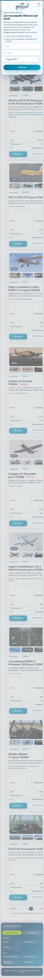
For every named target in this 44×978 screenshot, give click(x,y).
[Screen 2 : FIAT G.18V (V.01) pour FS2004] (15, 185)
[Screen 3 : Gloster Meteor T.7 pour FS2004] (27, 742)
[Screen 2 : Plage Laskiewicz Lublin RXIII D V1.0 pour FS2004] (15, 275)
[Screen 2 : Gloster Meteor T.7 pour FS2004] (15, 742)
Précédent (13, 909)
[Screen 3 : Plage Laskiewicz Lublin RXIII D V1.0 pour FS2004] (27, 275)
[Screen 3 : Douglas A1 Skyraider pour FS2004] (27, 462)
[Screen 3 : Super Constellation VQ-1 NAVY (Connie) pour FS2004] (27, 554)
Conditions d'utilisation (11, 956)
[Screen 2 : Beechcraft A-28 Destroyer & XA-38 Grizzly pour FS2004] (15, 88)
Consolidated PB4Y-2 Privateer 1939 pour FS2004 (26, 662)
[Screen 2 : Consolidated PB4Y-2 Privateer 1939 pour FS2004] (15, 649)
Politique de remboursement (9, 962)
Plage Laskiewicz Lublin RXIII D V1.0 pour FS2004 (24, 288)
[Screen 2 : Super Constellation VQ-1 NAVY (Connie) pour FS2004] (15, 554)
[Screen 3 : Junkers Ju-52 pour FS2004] (27, 369)
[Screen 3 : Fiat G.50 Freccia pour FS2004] (27, 837)
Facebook (7, 947)
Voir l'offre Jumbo (12, 932)
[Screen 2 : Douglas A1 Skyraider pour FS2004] (15, 462)
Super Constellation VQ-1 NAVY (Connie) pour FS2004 (26, 568)
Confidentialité (28, 962)
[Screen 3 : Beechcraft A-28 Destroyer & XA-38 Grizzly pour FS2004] (27, 88)
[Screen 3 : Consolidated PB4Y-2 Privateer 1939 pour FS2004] (27, 649)
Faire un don (32, 932)
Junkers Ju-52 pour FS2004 (20, 382)
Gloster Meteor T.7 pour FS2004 (18, 755)
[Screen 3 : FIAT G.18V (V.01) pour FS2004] (27, 185)
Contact (6, 942)
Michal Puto (19, 299)
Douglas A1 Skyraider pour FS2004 (22, 475)
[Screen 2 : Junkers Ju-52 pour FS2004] (15, 369)
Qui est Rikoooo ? (29, 942)
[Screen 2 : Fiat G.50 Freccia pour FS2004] (15, 837)
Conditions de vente (30, 956)
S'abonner (22, 67)
